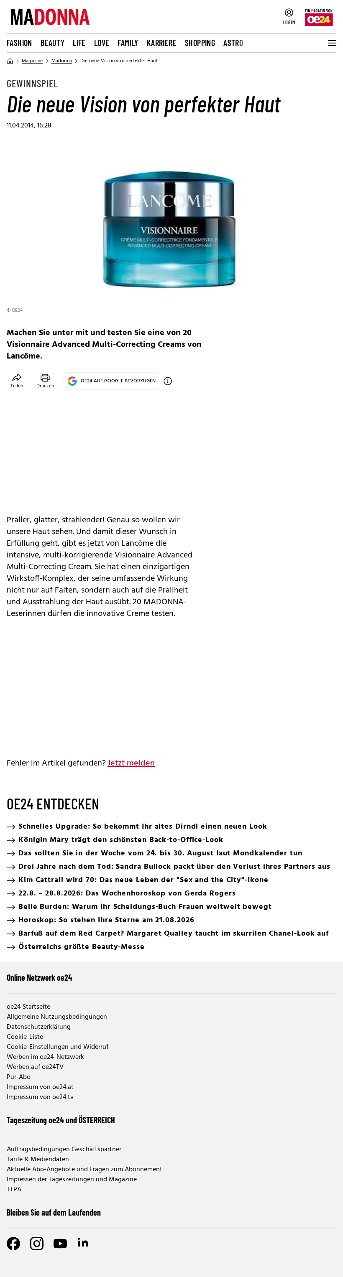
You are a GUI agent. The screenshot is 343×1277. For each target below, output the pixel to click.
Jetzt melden (131, 763)
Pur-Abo (19, 1077)
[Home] (10, 61)
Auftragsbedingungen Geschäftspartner (64, 1149)
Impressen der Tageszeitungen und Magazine (72, 1179)
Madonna (61, 61)
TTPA (14, 1189)
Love (102, 43)
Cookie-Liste (25, 1037)
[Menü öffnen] (331, 43)
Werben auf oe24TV (35, 1067)
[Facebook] (13, 1243)
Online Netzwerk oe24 (39, 977)
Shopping (200, 43)
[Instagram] (37, 1243)
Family (128, 43)
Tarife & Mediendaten (38, 1159)
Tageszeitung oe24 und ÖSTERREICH (61, 1120)
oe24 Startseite (28, 1007)
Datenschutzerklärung (39, 1027)
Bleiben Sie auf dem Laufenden (54, 1212)
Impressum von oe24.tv (40, 1097)
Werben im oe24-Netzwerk (45, 1057)
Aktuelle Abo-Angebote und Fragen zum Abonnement (84, 1169)
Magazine (32, 61)
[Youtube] (60, 1243)
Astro (233, 43)
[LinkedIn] (83, 1243)
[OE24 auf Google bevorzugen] (168, 381)
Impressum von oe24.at (40, 1087)
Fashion (19, 43)
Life (79, 43)
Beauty (52, 43)
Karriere (162, 43)
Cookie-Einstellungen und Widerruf (57, 1047)
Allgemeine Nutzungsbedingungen (57, 1017)
